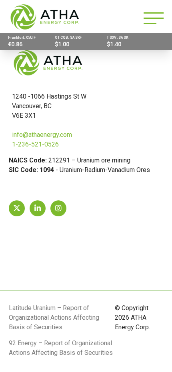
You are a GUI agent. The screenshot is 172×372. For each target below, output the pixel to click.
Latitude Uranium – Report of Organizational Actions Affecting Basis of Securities (54, 317)
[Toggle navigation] (154, 18)
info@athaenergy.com (42, 135)
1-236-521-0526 (35, 144)
